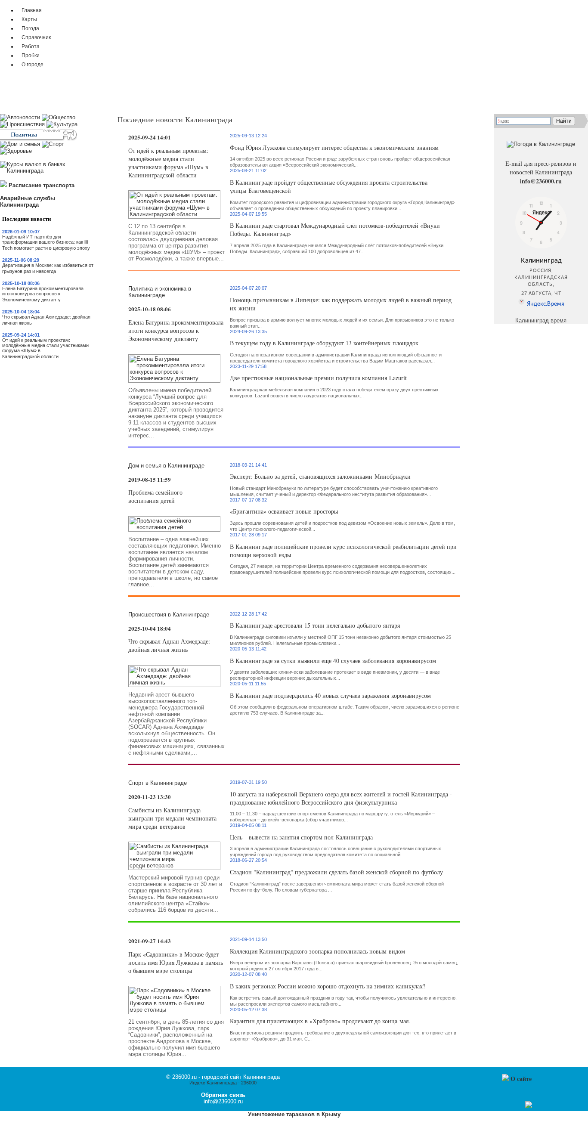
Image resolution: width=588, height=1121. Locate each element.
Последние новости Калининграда (175, 119)
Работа (31, 46)
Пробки (31, 55)
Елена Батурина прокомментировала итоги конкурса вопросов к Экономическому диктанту (43, 294)
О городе (32, 64)
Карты (29, 19)
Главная (32, 10)
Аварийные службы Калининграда (27, 201)
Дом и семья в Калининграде (166, 465)
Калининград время (540, 320)
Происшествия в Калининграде (168, 614)
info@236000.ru (541, 181)
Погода (30, 28)
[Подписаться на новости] (528, 1106)
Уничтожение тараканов (281, 1114)
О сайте (521, 1078)
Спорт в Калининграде (157, 783)
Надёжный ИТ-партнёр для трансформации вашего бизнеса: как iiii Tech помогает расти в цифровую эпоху (46, 242)
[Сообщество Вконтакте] (520, 1106)
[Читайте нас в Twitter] (511, 1106)
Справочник (36, 37)
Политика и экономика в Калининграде (159, 291)
